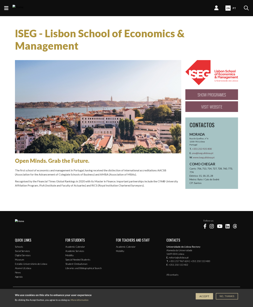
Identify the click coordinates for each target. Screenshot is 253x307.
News (18, 272)
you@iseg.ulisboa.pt (202, 153)
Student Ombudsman (76, 263)
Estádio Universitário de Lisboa (31, 263)
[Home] (18, 8)
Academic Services (74, 250)
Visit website (211, 107)
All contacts (172, 274)
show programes (212, 95)
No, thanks (227, 296)
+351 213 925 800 (202, 148)
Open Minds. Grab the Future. (52, 160)
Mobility (69, 255)
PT (234, 8)
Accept (204, 296)
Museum (19, 259)
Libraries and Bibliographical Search (83, 268)
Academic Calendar (75, 246)
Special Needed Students (77, 259)
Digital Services (23, 255)
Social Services (22, 250)
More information (79, 300)
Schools (19, 246)
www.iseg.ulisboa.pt (204, 157)
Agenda (19, 276)
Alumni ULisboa (23, 268)
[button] (6, 8)
